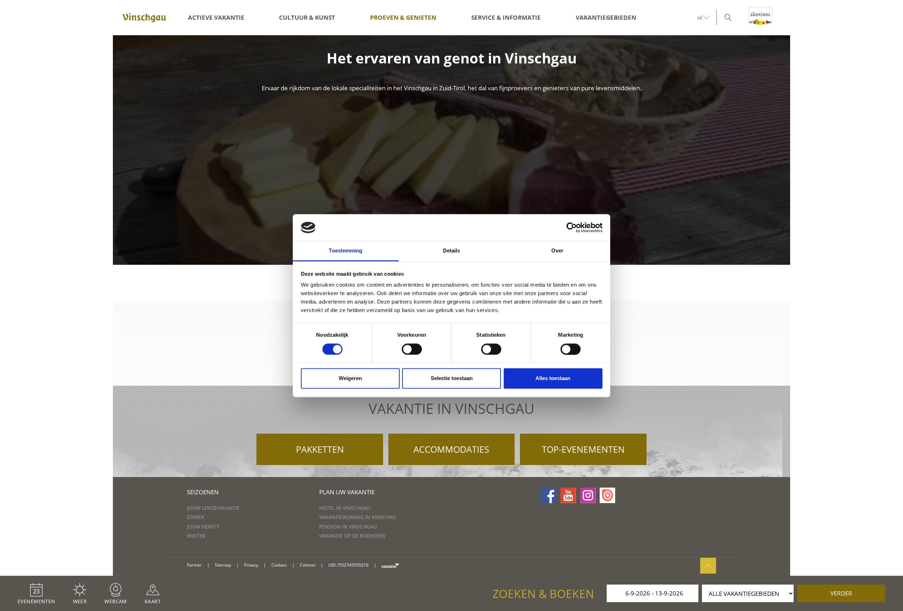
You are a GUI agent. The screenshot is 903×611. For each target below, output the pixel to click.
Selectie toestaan (452, 378)
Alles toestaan (552, 378)
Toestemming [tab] (345, 251)
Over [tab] (557, 251)
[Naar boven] (708, 566)
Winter (196, 535)
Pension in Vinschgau (348, 526)
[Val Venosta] (144, 17)
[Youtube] (568, 495)
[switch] (412, 349)
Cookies (279, 565)
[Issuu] (607, 495)
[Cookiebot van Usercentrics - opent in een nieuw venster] (571, 227)
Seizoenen (203, 492)
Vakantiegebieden (606, 17)
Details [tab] (451, 251)
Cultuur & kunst (307, 17)
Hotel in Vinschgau (345, 508)
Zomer (195, 517)
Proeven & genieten (403, 17)
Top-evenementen (583, 449)
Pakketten (320, 449)
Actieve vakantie (216, 17)
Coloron (307, 565)
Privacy (251, 565)
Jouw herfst (203, 526)
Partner (194, 565)
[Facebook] (549, 495)
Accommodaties (451, 449)
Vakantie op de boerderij (352, 535)
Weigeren (350, 378)
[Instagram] (588, 495)
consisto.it (390, 565)
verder (841, 593)
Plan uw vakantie (347, 492)
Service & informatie (506, 17)
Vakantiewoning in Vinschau (357, 517)
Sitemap (223, 565)
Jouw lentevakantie (213, 508)
